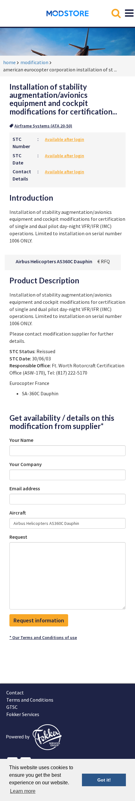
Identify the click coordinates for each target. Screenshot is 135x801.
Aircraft (17, 512)
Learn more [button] (22, 791)
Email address (24, 488)
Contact (15, 692)
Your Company (25, 464)
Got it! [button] (104, 779)
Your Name (21, 440)
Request (18, 537)
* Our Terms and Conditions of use (43, 637)
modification (34, 62)
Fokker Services (22, 714)
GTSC (12, 707)
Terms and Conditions (29, 700)
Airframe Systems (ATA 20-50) (43, 126)
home (9, 62)
